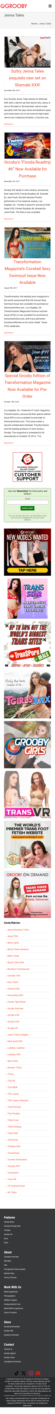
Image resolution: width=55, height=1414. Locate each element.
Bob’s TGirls (13, 956)
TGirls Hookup (14, 1126)
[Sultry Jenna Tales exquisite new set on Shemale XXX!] (27, 52)
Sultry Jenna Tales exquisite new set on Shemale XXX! (27, 78)
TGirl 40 (11, 1080)
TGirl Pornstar (14, 1107)
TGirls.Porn (12, 1140)
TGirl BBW (12, 1087)
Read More (8, 124)
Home (34, 23)
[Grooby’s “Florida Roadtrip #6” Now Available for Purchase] (27, 146)
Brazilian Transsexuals (18, 969)
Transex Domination (17, 1159)
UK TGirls (12, 1192)
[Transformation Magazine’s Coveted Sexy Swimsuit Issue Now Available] (27, 242)
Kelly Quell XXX (14, 1041)
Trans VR (11, 1179)
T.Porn (10, 1074)
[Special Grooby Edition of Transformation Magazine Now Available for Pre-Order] (27, 356)
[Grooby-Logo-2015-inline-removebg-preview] (14, 5)
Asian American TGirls (18, 929)
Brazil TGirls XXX (15, 962)
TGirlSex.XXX (13, 1146)
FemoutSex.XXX (15, 995)
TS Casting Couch (16, 1186)
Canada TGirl (13, 975)
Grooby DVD (13, 1015)
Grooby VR (12, 1028)
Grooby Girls (13, 1021)
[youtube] (38, 1373)
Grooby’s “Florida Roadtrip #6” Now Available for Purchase (27, 169)
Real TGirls (12, 1061)
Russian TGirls (14, 1067)
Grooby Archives (15, 1008)
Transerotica (13, 1153)
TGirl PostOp (13, 1113)
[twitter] (23, 1373)
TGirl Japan (13, 1094)
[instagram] (31, 1373)
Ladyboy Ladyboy (16, 1048)
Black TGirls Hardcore (18, 949)
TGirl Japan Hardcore (17, 1100)
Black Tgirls (13, 943)
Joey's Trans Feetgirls (17, 1034)
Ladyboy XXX (14, 1054)
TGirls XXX (12, 1133)
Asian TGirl (12, 936)
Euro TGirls (12, 982)
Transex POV (13, 1166)
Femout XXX (13, 988)
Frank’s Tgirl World (16, 1002)
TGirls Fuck (13, 1120)
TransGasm (13, 1172)
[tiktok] (17, 1373)
